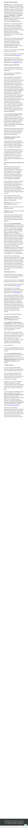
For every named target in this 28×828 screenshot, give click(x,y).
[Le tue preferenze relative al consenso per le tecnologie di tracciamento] (25, 825)
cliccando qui (18, 55)
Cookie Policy (20, 823)
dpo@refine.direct (18, 62)
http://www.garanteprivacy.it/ (13, 405)
